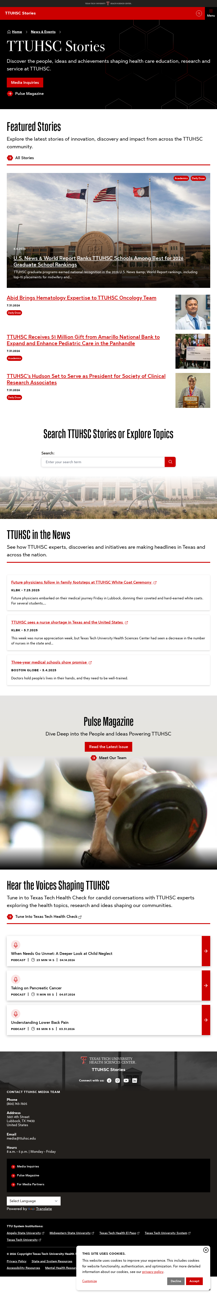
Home (17, 32)
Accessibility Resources (23, 1268)
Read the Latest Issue (108, 746)
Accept (194, 1281)
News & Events (43, 32)
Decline (176, 1281)
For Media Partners (30, 1184)
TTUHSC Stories (20, 13)
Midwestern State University (70, 1233)
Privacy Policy (16, 1261)
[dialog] (143, 1268)
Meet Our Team (113, 758)
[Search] (170, 462)
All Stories (24, 158)
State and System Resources (52, 1261)
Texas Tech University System (166, 1233)
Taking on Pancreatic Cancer (31, 973)
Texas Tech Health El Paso (117, 1233)
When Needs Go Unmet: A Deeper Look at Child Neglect (56, 939)
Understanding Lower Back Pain (34, 1008)
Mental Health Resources (63, 1268)
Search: (47, 453)
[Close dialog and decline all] (206, 1250)
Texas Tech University (22, 1240)
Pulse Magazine (29, 93)
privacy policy (152, 1272)
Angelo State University (24, 1233)
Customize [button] (89, 1281)
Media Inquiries (25, 82)
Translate (44, 1208)
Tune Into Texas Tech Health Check (46, 916)
